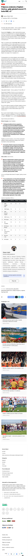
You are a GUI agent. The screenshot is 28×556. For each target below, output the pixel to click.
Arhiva (3, 4)
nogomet (23, 290)
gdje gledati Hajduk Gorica (6, 290)
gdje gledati (15, 288)
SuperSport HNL (4, 292)
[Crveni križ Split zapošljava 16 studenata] (14, 381)
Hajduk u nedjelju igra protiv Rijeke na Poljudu (12, 413)
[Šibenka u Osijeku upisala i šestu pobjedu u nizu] (14, 359)
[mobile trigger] (25, 1)
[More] (14, 21)
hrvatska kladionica (21, 115)
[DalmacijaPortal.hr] (4, 1)
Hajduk (14, 290)
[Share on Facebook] (4, 21)
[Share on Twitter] (6, 21)
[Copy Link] (9, 21)
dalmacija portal (9, 288)
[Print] (11, 21)
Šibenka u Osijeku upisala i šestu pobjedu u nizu (13, 368)
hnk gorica (18, 290)
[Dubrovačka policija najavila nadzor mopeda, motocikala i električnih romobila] (14, 311)
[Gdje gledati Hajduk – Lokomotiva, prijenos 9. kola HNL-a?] (14, 427)
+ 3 (24, 275)
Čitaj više (14, 281)
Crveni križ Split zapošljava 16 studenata (11, 390)
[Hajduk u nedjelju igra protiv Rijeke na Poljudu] (14, 404)
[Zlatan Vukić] (14, 248)
